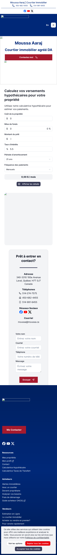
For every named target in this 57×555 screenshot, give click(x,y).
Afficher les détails (30, 184)
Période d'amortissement (15, 155)
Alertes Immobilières (11, 484)
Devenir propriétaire (11, 490)
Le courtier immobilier (12, 517)
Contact (5, 464)
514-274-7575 (29, 293)
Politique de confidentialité (37, 537)
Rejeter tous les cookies (38, 543)
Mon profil (6, 461)
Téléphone (20, 352)
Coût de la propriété (13, 114)
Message (20, 361)
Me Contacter (14, 429)
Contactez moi (26, 57)
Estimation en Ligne (11, 514)
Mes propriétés (9, 457)
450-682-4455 (30, 297)
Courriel (19, 343)
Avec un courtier (9, 487)
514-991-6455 (29, 302)
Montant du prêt (11, 134)
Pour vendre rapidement (13, 523)
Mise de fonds (11, 124)
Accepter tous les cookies (28, 549)
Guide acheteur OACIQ (12, 500)
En (47, 25)
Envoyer (27, 380)
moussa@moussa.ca (28, 322)
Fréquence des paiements (16, 165)
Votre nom (20, 334)
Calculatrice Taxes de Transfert (16, 471)
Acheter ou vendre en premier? (16, 520)
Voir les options (15, 543)
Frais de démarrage (11, 497)
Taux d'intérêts (11, 144)
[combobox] (28, 159)
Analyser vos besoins (11, 494)
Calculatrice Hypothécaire (14, 467)
